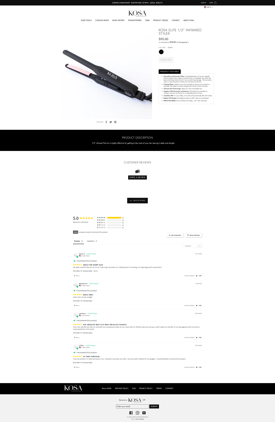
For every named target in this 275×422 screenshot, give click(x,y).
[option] (137, 2)
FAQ (134, 388)
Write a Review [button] (194, 235)
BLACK (161, 52)
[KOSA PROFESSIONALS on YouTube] (144, 413)
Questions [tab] (90, 241)
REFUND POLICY (121, 388)
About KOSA (106, 388)
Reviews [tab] (77, 241)
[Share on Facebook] (106, 122)
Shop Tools (86, 20)
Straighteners (134, 20)
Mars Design (140, 419)
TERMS (159, 388)
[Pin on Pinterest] (115, 122)
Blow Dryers (118, 20)
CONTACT (176, 20)
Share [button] (77, 276)
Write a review (138, 177)
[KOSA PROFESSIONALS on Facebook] (131, 413)
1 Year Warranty (202, 101)
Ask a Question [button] (176, 235)
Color (166, 48)
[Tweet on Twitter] (110, 122)
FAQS (147, 20)
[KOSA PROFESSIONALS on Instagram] (137, 413)
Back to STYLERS (139, 200)
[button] (186, 42)
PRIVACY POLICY (146, 388)
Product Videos (160, 20)
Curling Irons (102, 20)
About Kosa (188, 20)
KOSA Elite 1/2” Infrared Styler (82, 271)
